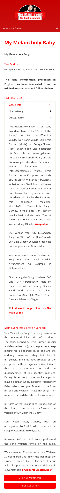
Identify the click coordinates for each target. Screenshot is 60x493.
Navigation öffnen (12, 28)
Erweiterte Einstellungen (37, 469)
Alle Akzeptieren (30, 478)
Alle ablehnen (30, 485)
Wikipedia (41, 224)
